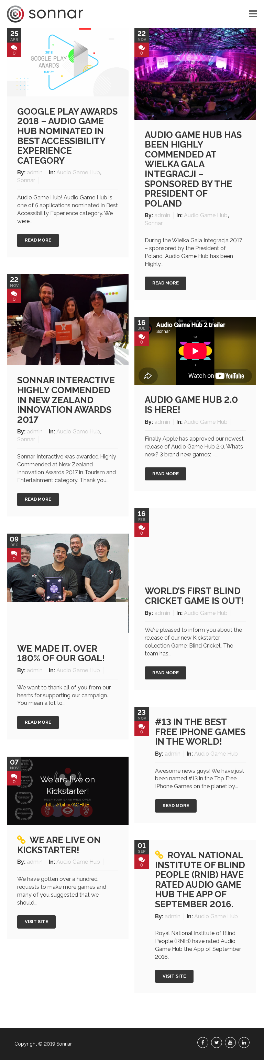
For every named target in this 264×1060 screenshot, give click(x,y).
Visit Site (36, 921)
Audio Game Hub (78, 172)
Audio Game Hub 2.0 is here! (191, 405)
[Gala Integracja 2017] (195, 73)
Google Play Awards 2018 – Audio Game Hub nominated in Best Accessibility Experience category (67, 136)
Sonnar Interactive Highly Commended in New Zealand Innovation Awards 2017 (66, 399)
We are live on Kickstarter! (59, 845)
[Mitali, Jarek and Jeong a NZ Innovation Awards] (68, 319)
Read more (38, 240)
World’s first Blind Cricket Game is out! (194, 596)
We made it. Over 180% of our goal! (61, 653)
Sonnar (26, 180)
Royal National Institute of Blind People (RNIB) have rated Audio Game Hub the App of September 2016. (200, 879)
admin (35, 172)
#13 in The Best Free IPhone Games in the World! (200, 732)
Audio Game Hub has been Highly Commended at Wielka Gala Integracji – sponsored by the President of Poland (193, 169)
